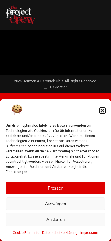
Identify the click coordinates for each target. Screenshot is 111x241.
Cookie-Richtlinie (26, 233)
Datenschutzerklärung (59, 233)
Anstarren (55, 219)
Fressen (55, 188)
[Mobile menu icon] (99, 15)
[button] (102, 110)
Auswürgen (55, 203)
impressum (89, 233)
